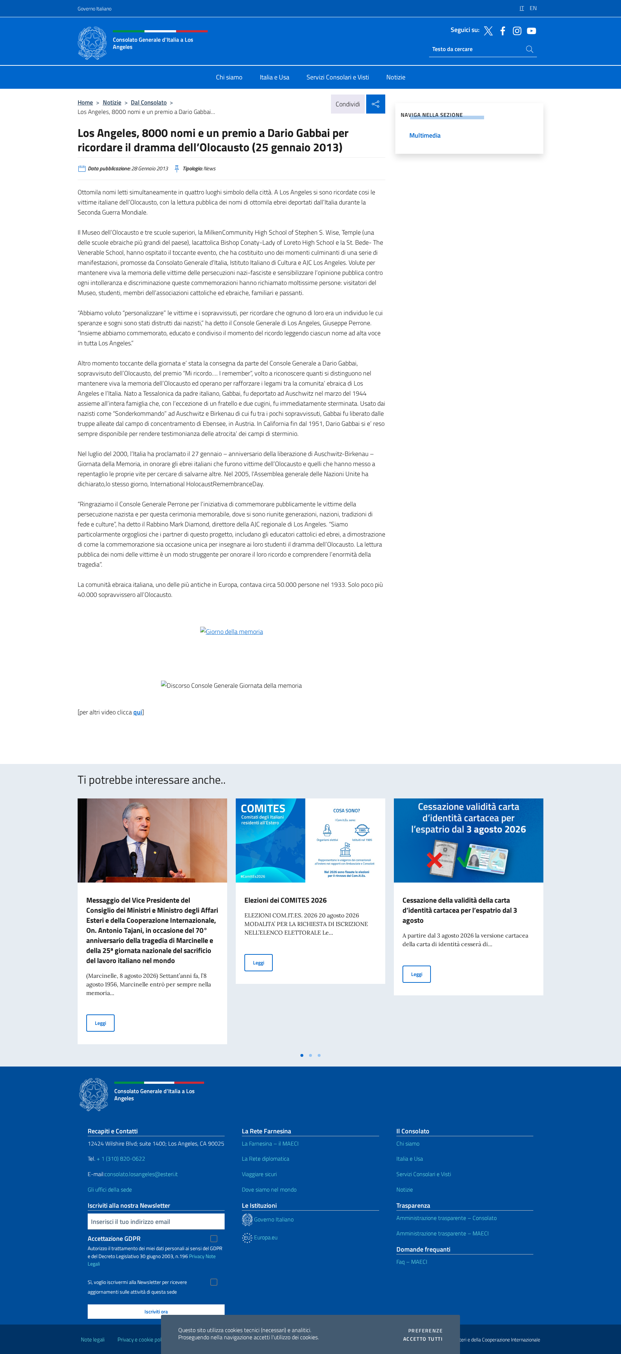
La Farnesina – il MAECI (270, 1143)
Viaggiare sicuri (259, 1174)
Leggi (105, 1023)
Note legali (93, 1339)
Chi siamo (407, 1143)
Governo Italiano (94, 8)
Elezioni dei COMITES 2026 (285, 900)
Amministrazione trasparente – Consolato (446, 1217)
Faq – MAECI (411, 1261)
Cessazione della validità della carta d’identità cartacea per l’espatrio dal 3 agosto (459, 910)
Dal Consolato (149, 102)
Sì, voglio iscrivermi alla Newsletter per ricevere (137, 1282)
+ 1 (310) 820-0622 (121, 1158)
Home (85, 102)
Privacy (196, 1256)
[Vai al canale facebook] (501, 30)
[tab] (301, 1055)
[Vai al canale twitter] (486, 30)
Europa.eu (265, 1237)
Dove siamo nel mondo (269, 1189)
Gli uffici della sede (110, 1189)
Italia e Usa (409, 1158)
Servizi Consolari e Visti (423, 1174)
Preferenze (425, 1330)
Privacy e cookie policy (142, 1339)
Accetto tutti (423, 1338)
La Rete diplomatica (265, 1158)
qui (137, 712)
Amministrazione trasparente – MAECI (442, 1233)
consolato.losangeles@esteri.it (141, 1174)
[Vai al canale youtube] (530, 30)
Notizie (112, 102)
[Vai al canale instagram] (515, 30)
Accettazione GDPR (114, 1238)
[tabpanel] (152, 923)
